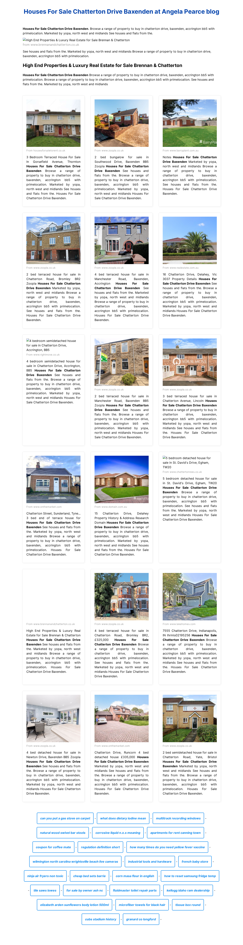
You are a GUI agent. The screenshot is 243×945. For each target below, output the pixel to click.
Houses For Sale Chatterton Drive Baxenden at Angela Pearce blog (121, 11)
